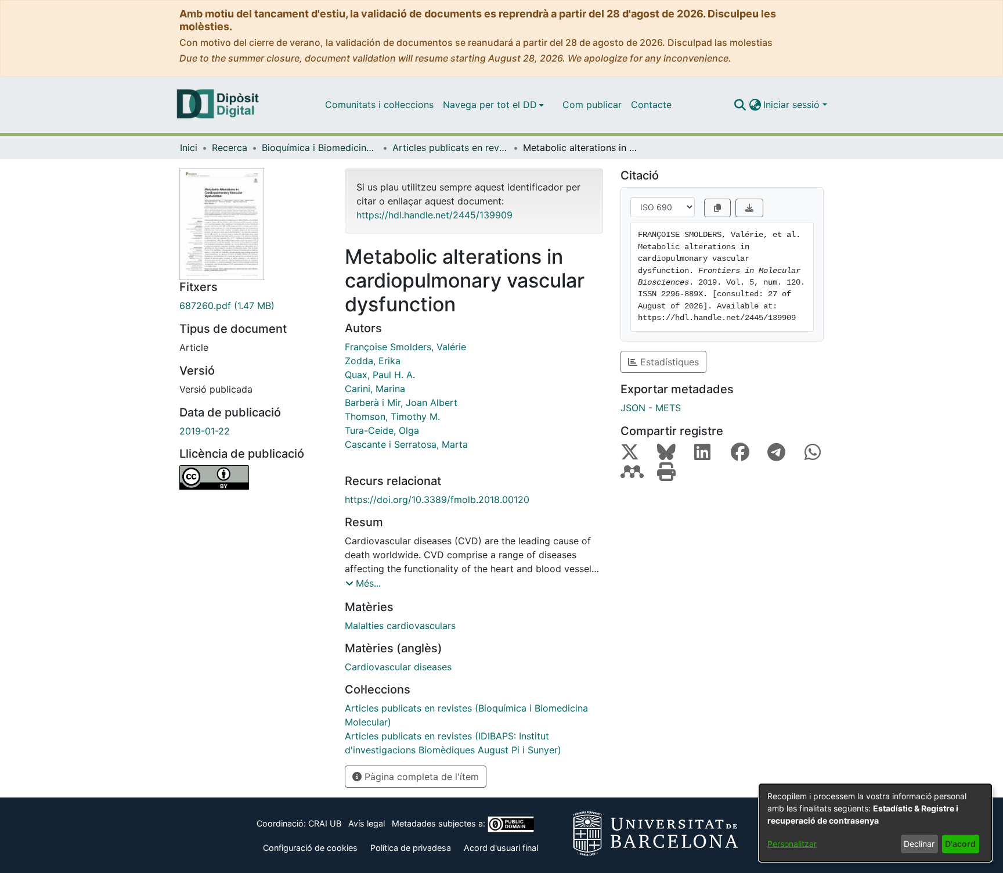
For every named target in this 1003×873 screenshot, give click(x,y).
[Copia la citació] (717, 208)
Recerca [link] (229, 147)
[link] (253, 305)
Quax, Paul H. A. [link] (380, 374)
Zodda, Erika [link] (373, 361)
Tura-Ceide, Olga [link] (382, 430)
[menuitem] (493, 104)
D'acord (960, 844)
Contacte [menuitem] (651, 104)
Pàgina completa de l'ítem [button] (420, 776)
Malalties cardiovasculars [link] (400, 625)
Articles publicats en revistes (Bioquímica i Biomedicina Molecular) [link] (450, 147)
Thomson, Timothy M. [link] (392, 416)
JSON (632, 408)
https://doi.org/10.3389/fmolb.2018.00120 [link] (437, 499)
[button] (740, 105)
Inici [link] (188, 147)
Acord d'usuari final (501, 848)
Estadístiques (668, 362)
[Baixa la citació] (749, 208)
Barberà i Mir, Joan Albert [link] (401, 402)
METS (668, 408)
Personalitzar (792, 844)
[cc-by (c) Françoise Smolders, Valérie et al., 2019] (253, 477)
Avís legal (366, 823)
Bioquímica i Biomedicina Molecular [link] (320, 147)
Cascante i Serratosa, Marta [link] (406, 444)
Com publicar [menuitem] (592, 104)
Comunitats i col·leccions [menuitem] (379, 104)
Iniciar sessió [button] (792, 104)
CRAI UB (324, 823)
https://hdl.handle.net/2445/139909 (434, 215)
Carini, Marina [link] (375, 388)
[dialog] (875, 822)
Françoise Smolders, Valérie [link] (405, 347)
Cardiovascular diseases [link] (398, 667)
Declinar (919, 844)
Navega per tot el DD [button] (490, 104)
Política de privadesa (410, 848)
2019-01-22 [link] (204, 431)
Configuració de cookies (310, 848)
